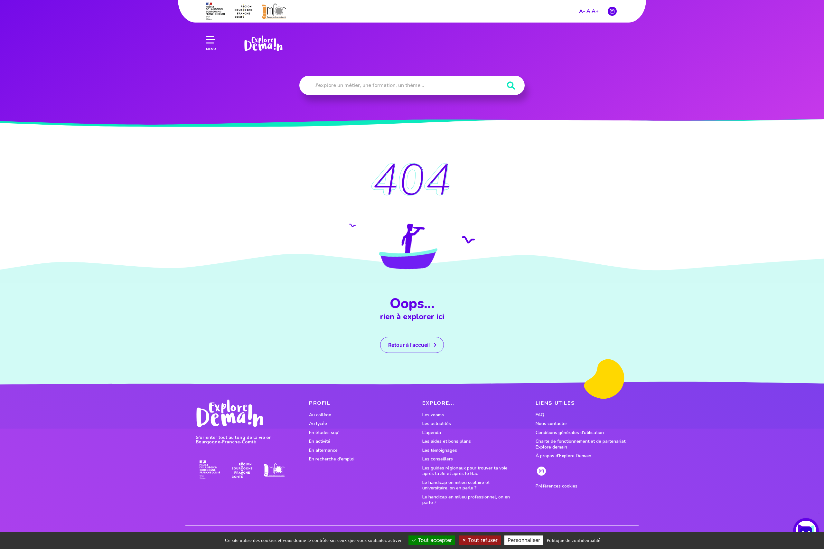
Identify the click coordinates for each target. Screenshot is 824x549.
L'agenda (431, 433)
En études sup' (324, 433)
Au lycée (318, 424)
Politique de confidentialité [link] (573, 540)
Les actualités (436, 424)
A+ (595, 11)
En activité (319, 441)
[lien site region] (243, 11)
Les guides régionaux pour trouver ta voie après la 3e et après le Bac (465, 471)
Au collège (320, 415)
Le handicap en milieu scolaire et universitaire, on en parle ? (456, 485)
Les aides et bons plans (446, 441)
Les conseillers (437, 459)
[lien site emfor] (274, 11)
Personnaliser (524, 540)
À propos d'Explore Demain (563, 456)
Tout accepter (434, 540)
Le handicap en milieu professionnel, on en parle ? (466, 500)
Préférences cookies (556, 486)
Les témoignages (439, 450)
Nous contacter (551, 424)
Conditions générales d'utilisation (570, 433)
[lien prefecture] (215, 11)
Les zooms (433, 415)
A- (582, 11)
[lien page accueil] (263, 43)
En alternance (323, 450)
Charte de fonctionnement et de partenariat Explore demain (580, 444)
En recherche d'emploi (331, 459)
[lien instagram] (612, 11)
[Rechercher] (511, 86)
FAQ (540, 415)
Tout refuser (482, 540)
